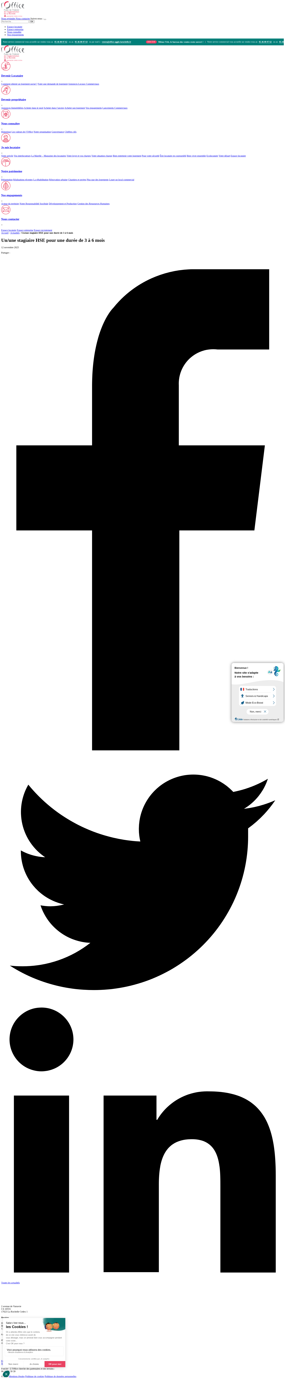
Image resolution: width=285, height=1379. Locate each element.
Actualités (15, 233)
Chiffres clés (70, 132)
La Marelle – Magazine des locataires (48, 156)
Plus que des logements (98, 179)
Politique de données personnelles (60, 1376)
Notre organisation (42, 132)
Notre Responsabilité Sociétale (34, 203)
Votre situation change (101, 156)
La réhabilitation (41, 179)
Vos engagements (94, 108)
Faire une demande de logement (53, 84)
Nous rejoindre (8, 18)
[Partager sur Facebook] (142, 764)
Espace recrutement (43, 230)
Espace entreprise (15, 29)
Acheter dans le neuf (33, 108)
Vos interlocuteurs (22, 156)
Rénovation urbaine (58, 179)
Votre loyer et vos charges (79, 156)
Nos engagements (15, 34)
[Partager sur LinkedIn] (142, 1280)
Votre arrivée (7, 156)
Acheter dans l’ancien (54, 108)
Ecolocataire (212, 156)
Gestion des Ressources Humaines (93, 203)
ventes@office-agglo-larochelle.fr (98, 42)
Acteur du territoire (10, 203)
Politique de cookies (34, 1376)
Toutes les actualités (10, 1282)
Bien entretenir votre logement (127, 156)
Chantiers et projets (77, 179)
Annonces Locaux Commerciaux (83, 84)
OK (31, 21)
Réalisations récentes (23, 179)
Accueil (4, 233)
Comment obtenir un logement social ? (19, 84)
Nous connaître (14, 32)
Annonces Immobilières (12, 108)
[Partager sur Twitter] (142, 998)
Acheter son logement (74, 108)
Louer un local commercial (121, 179)
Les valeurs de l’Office (22, 132)
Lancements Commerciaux (115, 108)
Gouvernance (58, 132)
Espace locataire (14, 26)
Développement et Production (63, 203)
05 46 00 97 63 (63, 42)
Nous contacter (23, 18)
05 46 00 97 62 (42, 42)
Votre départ (224, 156)
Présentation (7, 179)
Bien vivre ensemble (196, 156)
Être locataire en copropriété (173, 156)
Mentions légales (17, 1376)
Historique (6, 132)
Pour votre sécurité (150, 156)
